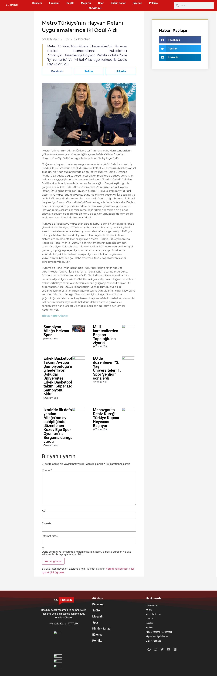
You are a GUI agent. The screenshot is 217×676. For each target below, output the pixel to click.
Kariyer (149, 627)
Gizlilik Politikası (153, 641)
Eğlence (137, 3)
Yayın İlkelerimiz (153, 614)
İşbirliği (149, 623)
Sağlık (70, 3)
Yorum (47, 470)
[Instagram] (155, 649)
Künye (149, 609)
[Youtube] (168, 649)
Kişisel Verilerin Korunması (159, 632)
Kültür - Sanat (101, 628)
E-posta (46, 523)
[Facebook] (149, 649)
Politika (153, 3)
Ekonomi (54, 3)
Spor (101, 3)
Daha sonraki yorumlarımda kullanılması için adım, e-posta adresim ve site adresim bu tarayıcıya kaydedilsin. (86, 552)
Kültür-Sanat (118, 3)
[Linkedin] (175, 649)
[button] (57, 71)
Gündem (37, 3)
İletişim (149, 618)
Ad (43, 510)
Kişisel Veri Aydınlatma (157, 636)
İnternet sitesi (50, 536)
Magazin (86, 3)
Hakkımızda (151, 605)
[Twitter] (162, 649)
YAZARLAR (94, 8)
